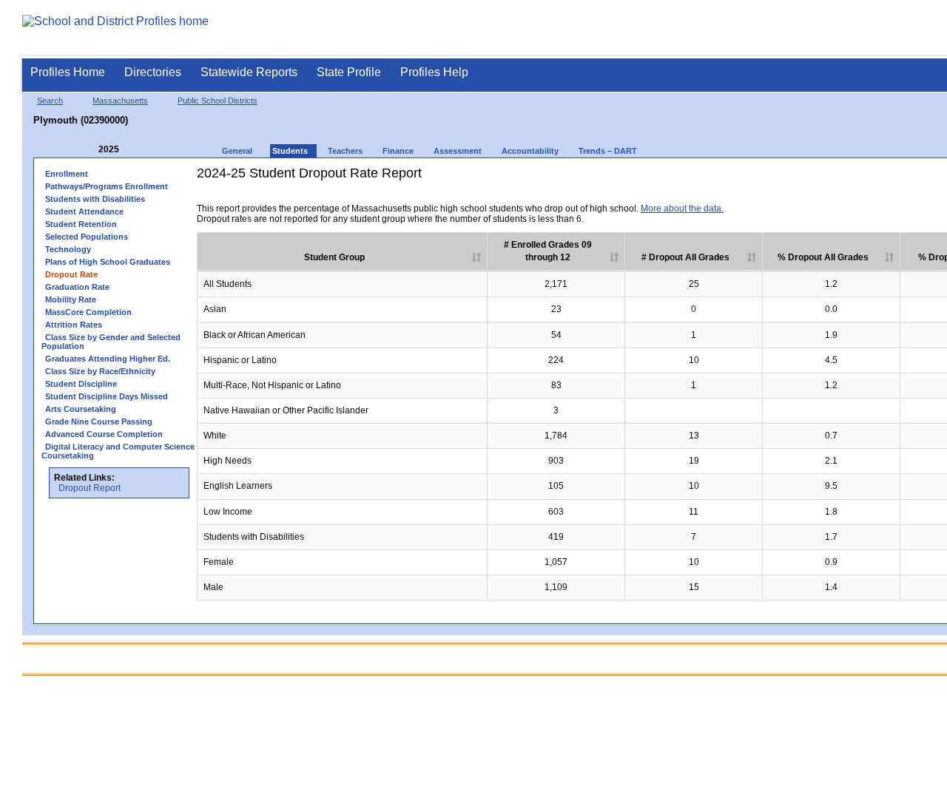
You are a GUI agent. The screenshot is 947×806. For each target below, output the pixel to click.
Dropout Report (89, 488)
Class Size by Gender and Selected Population (111, 341)
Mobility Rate (70, 299)
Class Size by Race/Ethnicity (100, 371)
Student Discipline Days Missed (106, 396)
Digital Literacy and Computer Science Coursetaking (118, 451)
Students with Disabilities (95, 198)
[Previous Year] (88, 149)
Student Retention (81, 224)
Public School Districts (217, 100)
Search (50, 100)
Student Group (334, 257)
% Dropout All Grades (823, 257)
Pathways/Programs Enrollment (106, 186)
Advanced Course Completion (104, 434)
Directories (152, 72)
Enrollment (66, 173)
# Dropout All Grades (685, 257)
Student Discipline (81, 383)
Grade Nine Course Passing (98, 421)
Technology (68, 249)
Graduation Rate (77, 286)
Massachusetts (120, 100)
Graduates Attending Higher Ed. (107, 358)
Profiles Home (67, 72)
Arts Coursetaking (80, 408)
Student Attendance (84, 211)
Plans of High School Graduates (107, 261)
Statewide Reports (248, 72)
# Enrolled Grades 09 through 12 (548, 251)
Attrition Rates (73, 324)
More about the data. (682, 208)
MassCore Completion (88, 312)
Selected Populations (86, 236)
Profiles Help (434, 72)
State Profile (349, 72)
